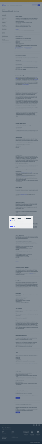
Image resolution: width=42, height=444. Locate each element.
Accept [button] (12, 226)
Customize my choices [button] (17, 226)
